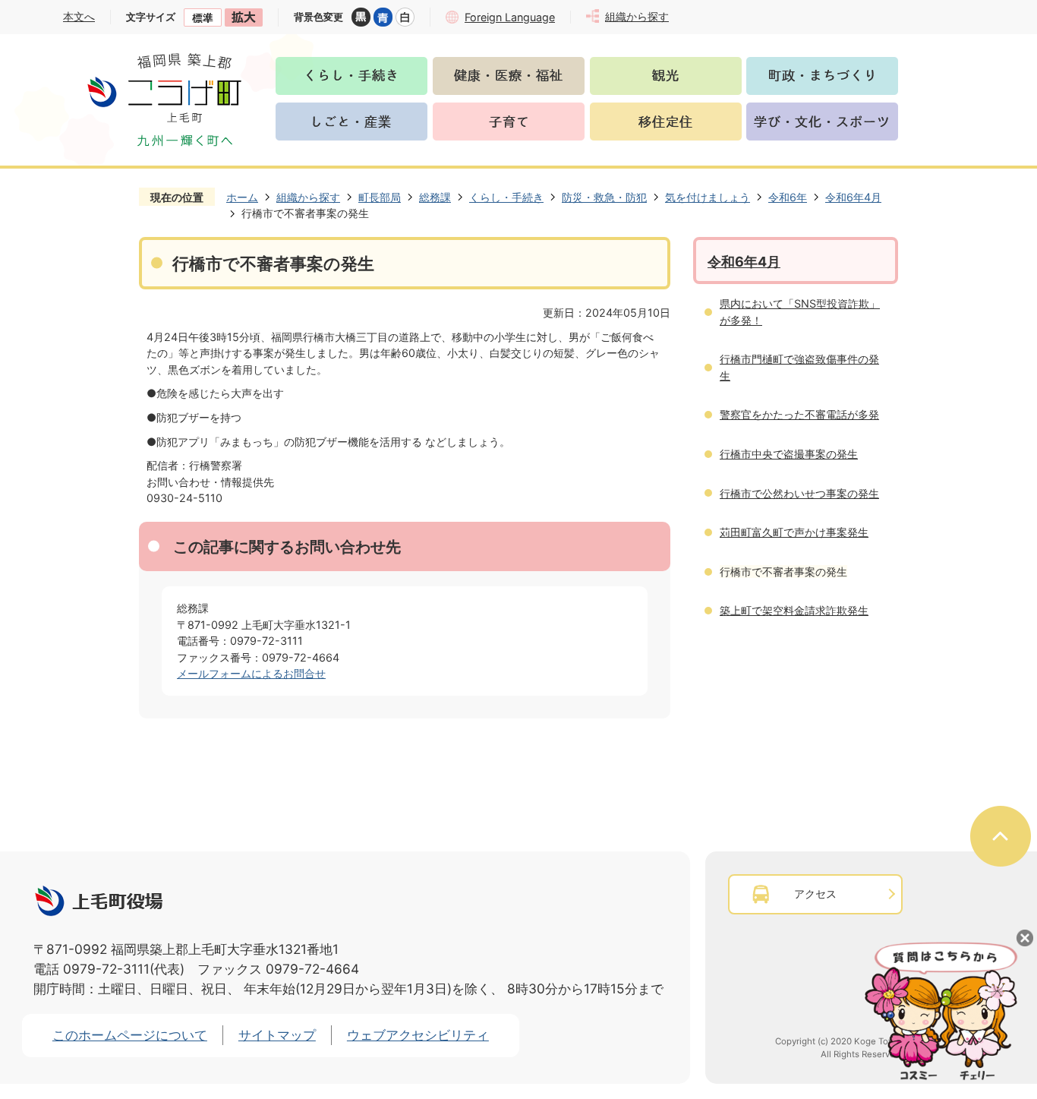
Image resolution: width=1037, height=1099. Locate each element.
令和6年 (787, 197)
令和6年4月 (853, 197)
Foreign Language (510, 17)
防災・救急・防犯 (604, 197)
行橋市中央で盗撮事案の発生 (789, 453)
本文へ (79, 16)
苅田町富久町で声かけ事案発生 (794, 532)
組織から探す (308, 197)
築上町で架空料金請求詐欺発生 (794, 610)
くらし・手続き (506, 197)
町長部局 (379, 197)
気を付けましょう (707, 197)
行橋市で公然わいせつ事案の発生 (799, 493)
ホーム (242, 197)
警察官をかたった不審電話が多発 (799, 414)
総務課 (435, 197)
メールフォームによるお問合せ (251, 673)
